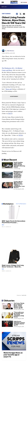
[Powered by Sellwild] (24, 295)
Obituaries (6, 13)
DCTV (10, 113)
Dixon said (9, 89)
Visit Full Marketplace (21, 203)
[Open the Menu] (2, 2)
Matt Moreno (10, 50)
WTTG (21, 135)
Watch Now (23, 2)
